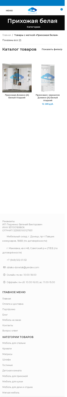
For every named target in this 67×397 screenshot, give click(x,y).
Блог (5, 314)
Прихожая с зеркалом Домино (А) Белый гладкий (48, 98)
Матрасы (7, 354)
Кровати (7, 348)
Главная (6, 35)
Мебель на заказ (11, 320)
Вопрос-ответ (10, 330)
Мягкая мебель (10, 392)
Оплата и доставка (12, 304)
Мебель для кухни (12, 381)
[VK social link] (32, 3)
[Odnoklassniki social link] (28, 3)
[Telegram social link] (36, 3)
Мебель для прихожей (15, 376)
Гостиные (7, 365)
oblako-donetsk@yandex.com (23, 267)
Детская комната (12, 370)
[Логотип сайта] (32, 10)
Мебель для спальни (14, 343)
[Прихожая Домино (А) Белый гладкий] (17, 78)
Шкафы (6, 359)
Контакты (7, 325)
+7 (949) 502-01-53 (17, 260)
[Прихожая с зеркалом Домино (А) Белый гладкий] (47, 78)
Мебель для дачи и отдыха (17, 387)
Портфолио (8, 309)
